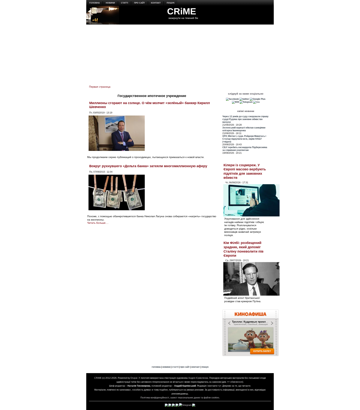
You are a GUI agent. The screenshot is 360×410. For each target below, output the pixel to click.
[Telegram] (246, 102)
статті (124, 3)
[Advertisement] (180, 52)
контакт (156, 3)
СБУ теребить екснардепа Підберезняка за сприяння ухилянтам (244, 148)
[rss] (256, 102)
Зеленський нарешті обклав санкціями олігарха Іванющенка (243, 129)
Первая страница (99, 86)
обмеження (236, 382)
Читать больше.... (98, 222)
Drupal (133, 378)
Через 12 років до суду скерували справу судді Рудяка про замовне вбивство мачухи (245, 119)
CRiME (181, 11)
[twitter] (244, 99)
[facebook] (232, 99)
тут (219, 386)
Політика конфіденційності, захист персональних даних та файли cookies (179, 397)
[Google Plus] (258, 99)
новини (110, 3)
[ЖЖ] (235, 102)
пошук (171, 3)
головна (94, 3)
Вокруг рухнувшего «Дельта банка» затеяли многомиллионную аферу (148, 166)
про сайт (139, 3)
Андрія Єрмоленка (198, 378)
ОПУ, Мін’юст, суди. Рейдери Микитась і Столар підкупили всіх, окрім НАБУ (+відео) (244, 139)
